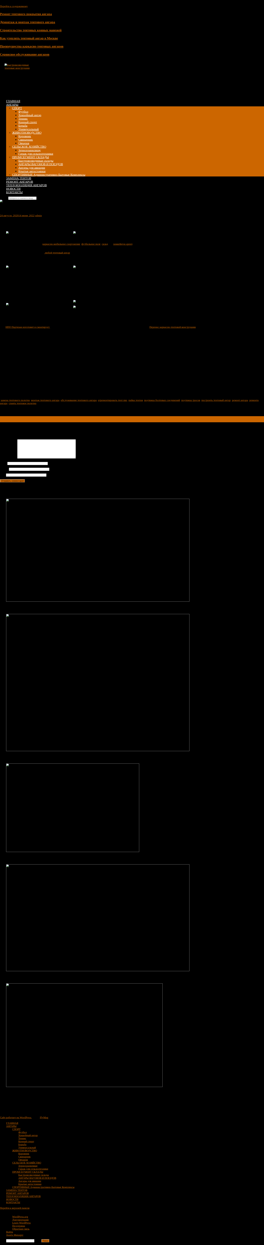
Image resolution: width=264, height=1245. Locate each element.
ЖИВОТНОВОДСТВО (26, 132)
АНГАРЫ (12, 104)
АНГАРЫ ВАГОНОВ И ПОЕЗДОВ (40, 164)
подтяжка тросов (190, 400)
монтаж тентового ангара (45, 400)
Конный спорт (27, 122)
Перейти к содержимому (14, 6)
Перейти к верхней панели (14, 1208)
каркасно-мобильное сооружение (61, 244)
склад (105, 244)
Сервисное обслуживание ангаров (24, 54)
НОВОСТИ (13, 188)
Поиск (37, 1240)
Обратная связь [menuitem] (20, 1228)
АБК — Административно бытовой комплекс (26, 420)
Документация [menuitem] (20, 1219)
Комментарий (8, 457)
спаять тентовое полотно (22, 403)
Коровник (24, 136)
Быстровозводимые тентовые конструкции (64, 77)
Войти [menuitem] (9, 1232)
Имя (3, 463)
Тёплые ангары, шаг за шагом (18, 417)
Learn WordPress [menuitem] (21, 1222)
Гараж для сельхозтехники (35, 153)
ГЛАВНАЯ (13, 101)
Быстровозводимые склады (35, 160)
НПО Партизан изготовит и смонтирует (28, 327)
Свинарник (25, 139)
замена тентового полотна (15, 400)
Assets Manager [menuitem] (14, 1235)
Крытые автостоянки (32, 171)
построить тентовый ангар (216, 400)
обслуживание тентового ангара (79, 400)
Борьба (22, 125)
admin (38, 215)
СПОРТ (17, 108)
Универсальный (28, 129)
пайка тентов (135, 400)
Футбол (23, 111)
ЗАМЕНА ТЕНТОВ (18, 178)
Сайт (2, 474)
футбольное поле (91, 244)
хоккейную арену (122, 244)
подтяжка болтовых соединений (162, 400)
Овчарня (23, 143)
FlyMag (44, 1117)
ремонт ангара (240, 400)
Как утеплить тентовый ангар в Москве (29, 38)
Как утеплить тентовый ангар (28, 757)
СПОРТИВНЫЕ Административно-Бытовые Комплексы (48, 174)
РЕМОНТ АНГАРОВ (19, 181)
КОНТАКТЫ (14, 192)
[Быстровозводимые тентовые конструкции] (18, 68)
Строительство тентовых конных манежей (31, 30)
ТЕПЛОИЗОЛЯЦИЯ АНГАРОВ (26, 185)
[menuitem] (135, 1213)
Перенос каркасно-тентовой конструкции (172, 327)
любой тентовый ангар (57, 252)
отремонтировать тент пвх (112, 400)
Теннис (23, 118)
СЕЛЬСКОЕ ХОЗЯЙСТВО (29, 146)
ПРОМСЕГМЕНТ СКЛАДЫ (30, 157)
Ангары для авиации (31, 167)
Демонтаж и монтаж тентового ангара (27, 22)
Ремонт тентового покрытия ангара (26, 14)
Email (4, 469)
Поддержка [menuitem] (18, 1225)
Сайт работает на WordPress (16, 1117)
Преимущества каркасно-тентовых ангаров (31, 46)
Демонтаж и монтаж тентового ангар (35, 608)
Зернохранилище (29, 150)
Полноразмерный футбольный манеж (35, 977)
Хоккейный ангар (29, 115)
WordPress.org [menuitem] (20, 1216)
